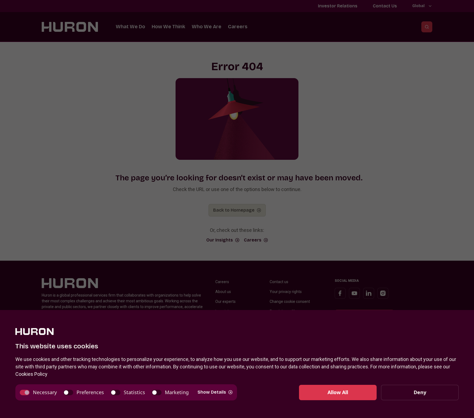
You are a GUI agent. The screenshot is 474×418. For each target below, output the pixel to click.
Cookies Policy (31, 374)
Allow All (338, 392)
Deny (420, 392)
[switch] (38, 392)
